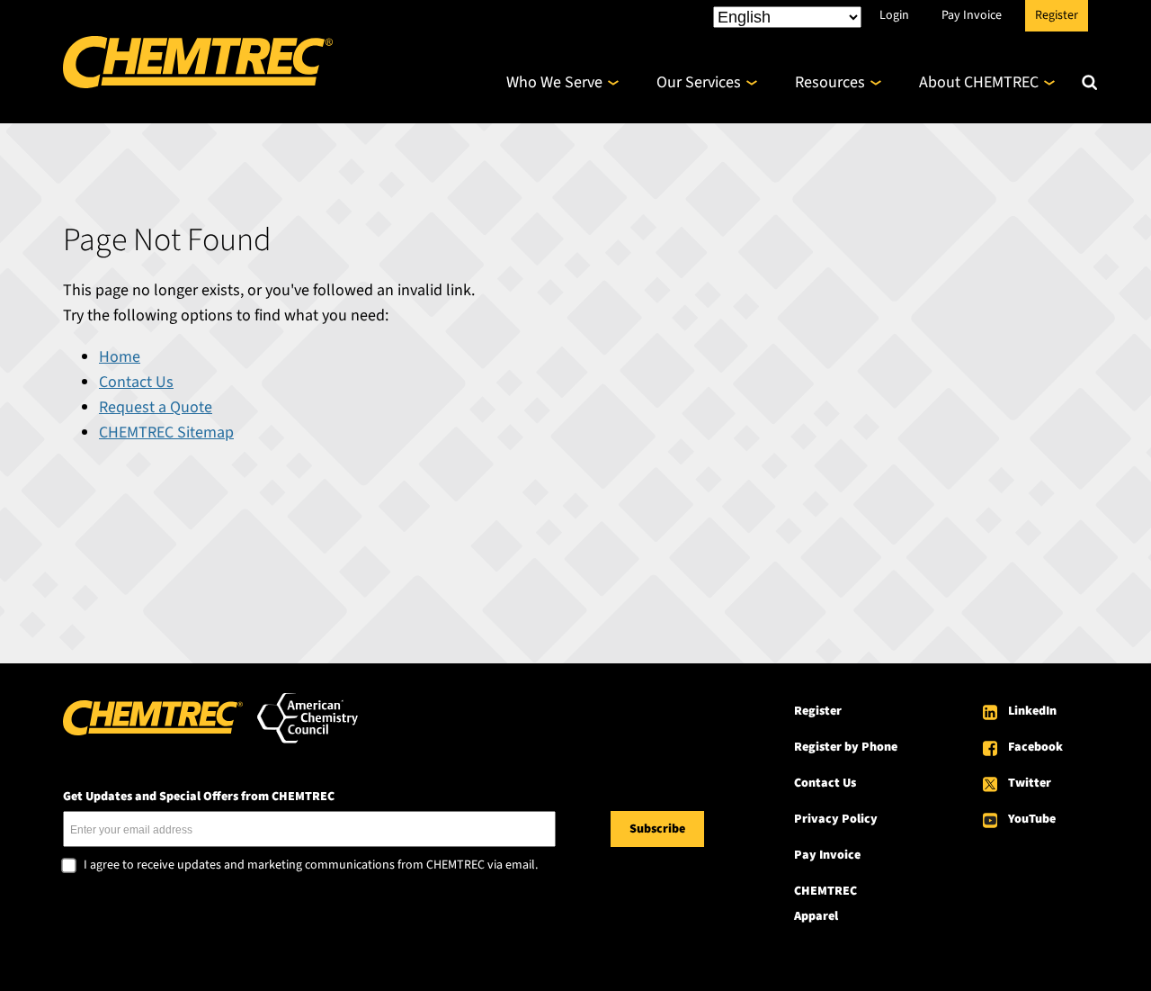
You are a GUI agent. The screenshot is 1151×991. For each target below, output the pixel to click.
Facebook (1035, 747)
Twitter (1029, 783)
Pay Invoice (971, 15)
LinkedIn (1032, 711)
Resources (830, 82)
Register (1056, 15)
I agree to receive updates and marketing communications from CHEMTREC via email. (311, 866)
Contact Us (136, 382)
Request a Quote (155, 407)
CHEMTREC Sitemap (166, 432)
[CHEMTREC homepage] (198, 83)
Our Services (698, 82)
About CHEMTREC (979, 82)
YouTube (1032, 819)
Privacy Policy (836, 819)
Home (119, 357)
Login (894, 15)
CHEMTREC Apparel (825, 903)
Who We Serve (554, 82)
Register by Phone (845, 747)
